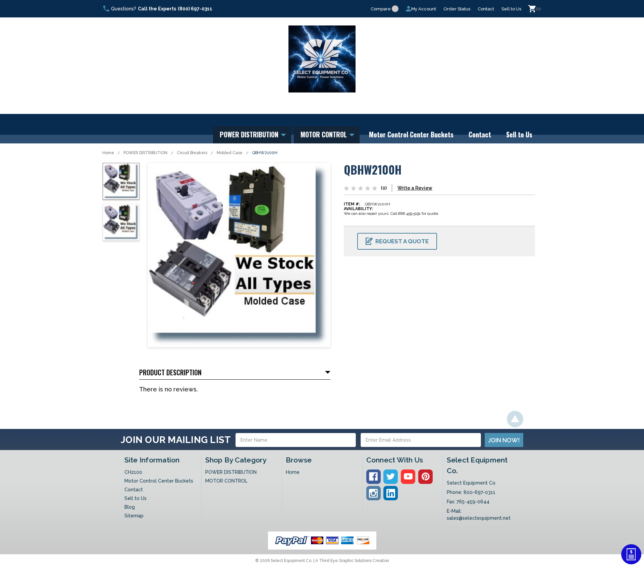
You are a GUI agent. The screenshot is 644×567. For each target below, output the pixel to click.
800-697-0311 (479, 492)
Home (108, 152)
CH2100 (133, 472)
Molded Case (230, 152)
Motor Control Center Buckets (411, 134)
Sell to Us (511, 8)
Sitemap (134, 515)
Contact (486, 8)
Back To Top (515, 419)
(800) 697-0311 (195, 8)
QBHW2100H (264, 152)
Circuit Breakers (192, 152)
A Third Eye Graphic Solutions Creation (352, 560)
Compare (381, 8)
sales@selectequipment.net (479, 518)
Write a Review (414, 188)
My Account (423, 8)
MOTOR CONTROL (324, 134)
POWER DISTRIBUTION (250, 134)
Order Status (456, 8)
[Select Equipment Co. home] (322, 58)
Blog (129, 507)
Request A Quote (402, 241)
